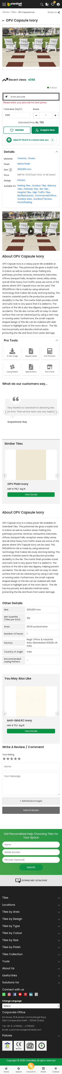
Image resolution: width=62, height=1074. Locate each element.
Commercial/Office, (46, 195)
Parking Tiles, (24, 185)
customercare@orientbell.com (25, 1029)
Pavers (31, 158)
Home (6, 12)
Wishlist (19, 130)
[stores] (43, 1068)
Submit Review (31, 810)
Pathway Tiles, (31, 188)
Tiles (13, 12)
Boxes (36, 109)
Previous (2, 47)
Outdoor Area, (25, 198)
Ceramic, (22, 158)
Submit (31, 867)
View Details (31, 494)
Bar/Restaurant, (25, 195)
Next (59, 47)
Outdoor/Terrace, (43, 198)
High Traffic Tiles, (42, 192)
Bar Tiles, (44, 188)
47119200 (29, 1026)
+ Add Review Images (31, 800)
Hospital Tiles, (24, 192)
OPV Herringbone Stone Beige (27, 720)
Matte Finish (23, 163)
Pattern (21, 180)
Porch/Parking (24, 202)
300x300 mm (24, 169)
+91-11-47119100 (14, 1026)
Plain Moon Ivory (18, 484)
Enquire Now (47, 130)
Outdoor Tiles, (39, 185)
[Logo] (15, 4)
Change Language (12, 1000)
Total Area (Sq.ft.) (12, 109)
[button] (31, 231)
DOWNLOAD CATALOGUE (34, 880)
